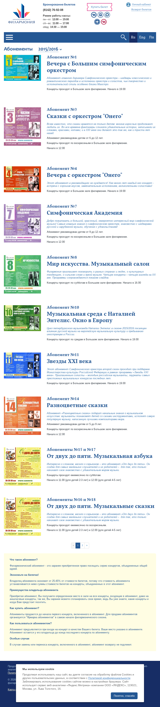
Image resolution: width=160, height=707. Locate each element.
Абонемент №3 (62, 109)
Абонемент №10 (63, 307)
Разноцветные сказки (77, 405)
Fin (151, 37)
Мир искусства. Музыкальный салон (98, 263)
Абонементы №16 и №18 (71, 499)
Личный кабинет (141, 4)
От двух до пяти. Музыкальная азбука (100, 456)
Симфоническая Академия (84, 212)
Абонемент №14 (63, 398)
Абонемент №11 (63, 354)
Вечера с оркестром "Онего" (84, 175)
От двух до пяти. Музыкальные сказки (101, 506)
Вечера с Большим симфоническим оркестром (96, 67)
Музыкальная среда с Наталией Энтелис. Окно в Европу (91, 317)
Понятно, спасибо (124, 695)
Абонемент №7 (62, 206)
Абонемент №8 (62, 257)
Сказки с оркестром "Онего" (85, 116)
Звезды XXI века (69, 361)
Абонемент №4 (62, 168)
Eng (142, 37)
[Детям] (104, 23)
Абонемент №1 (62, 57)
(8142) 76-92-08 (53, 9)
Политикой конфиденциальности (109, 678)
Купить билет (99, 7)
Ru (133, 37)
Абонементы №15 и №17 (71, 449)
